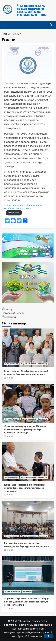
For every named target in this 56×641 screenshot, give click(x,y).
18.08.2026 (10, 550)
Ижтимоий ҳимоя (11, 364)
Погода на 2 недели (13, 312)
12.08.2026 (10, 609)
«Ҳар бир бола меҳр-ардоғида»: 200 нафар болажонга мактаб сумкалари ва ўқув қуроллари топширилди (25, 429)
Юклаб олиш (14, 212)
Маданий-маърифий (28, 364)
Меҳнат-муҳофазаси (12, 591)
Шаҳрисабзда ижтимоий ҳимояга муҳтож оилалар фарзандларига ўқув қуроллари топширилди (24, 487)
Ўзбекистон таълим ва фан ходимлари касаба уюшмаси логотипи (23, 207)
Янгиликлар (42, 364)
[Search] (51, 24)
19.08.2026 (10, 495)
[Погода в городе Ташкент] (28, 309)
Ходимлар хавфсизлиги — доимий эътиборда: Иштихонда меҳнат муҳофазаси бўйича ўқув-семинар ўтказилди (27, 601)
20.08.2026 (10, 378)
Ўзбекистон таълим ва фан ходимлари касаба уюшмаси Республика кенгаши (32, 10)
